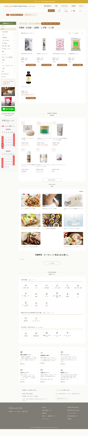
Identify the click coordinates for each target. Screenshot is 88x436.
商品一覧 (44, 407)
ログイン (81, 5)
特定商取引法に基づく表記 (73, 410)
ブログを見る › (22, 259)
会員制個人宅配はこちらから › (31, 14)
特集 (56, 5)
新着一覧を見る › (52, 179)
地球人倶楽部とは (47, 5)
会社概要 (69, 418)
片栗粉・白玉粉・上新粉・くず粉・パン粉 (50, 23)
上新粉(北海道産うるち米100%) (59, 53)
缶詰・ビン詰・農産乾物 (34, 23)
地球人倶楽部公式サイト (72, 416)
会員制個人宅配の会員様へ (73, 407)
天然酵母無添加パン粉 (73, 53)
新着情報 (44, 413)
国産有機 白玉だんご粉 (42, 53)
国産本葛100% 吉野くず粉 (26, 53)
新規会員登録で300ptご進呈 (16, 14)
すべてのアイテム (23, 23)
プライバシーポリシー (72, 413)
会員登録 (73, 5)
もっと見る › (52, 263)
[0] (72, 10)
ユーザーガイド (64, 5)
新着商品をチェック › (8, 23)
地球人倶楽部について (47, 410)
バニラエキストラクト (26, 86)
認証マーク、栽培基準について (49, 416)
